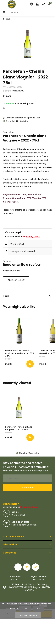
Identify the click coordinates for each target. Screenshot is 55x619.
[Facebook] (18, 567)
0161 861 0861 (17, 244)
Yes (25, 608)
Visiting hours (33, 236)
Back (8, 19)
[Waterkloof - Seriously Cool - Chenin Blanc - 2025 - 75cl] (19, 331)
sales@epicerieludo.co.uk (22, 251)
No (38, 608)
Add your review (16, 280)
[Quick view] (30, 364)
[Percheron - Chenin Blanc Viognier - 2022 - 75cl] (19, 407)
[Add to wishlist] (4, 108)
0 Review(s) (18, 90)
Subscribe (27, 487)
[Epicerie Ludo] (11, 4)
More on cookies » (28, 615)
